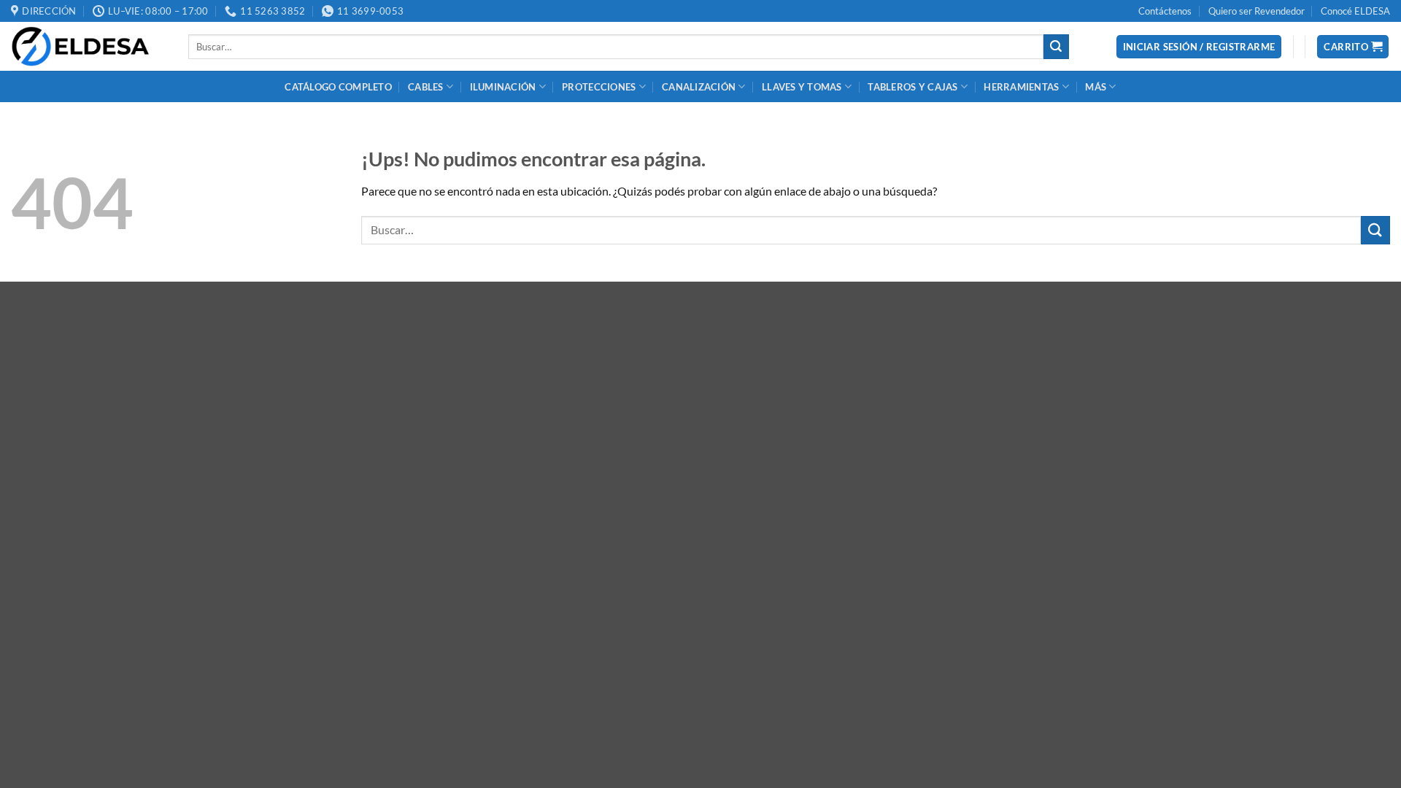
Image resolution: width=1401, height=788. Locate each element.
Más (1095, 87)
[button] (1199, 47)
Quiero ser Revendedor (1256, 11)
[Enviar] (1055, 46)
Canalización (699, 87)
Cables (426, 87)
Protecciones (599, 87)
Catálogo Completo (338, 87)
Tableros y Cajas (912, 87)
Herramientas (1021, 87)
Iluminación (503, 87)
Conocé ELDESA (1355, 11)
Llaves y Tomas (802, 87)
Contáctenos (1165, 11)
